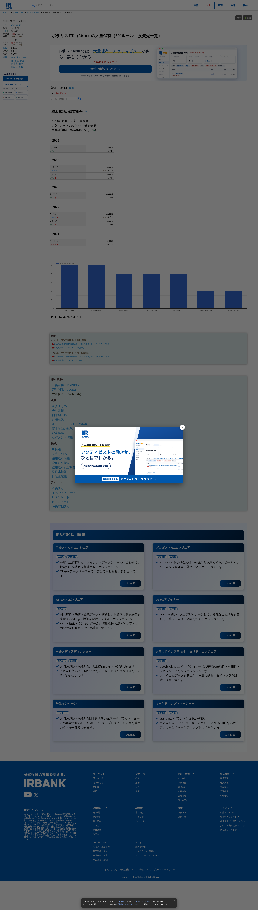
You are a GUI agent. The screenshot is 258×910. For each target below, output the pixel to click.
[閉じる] (182, 427)
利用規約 (122, 901)
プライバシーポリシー (141, 901)
